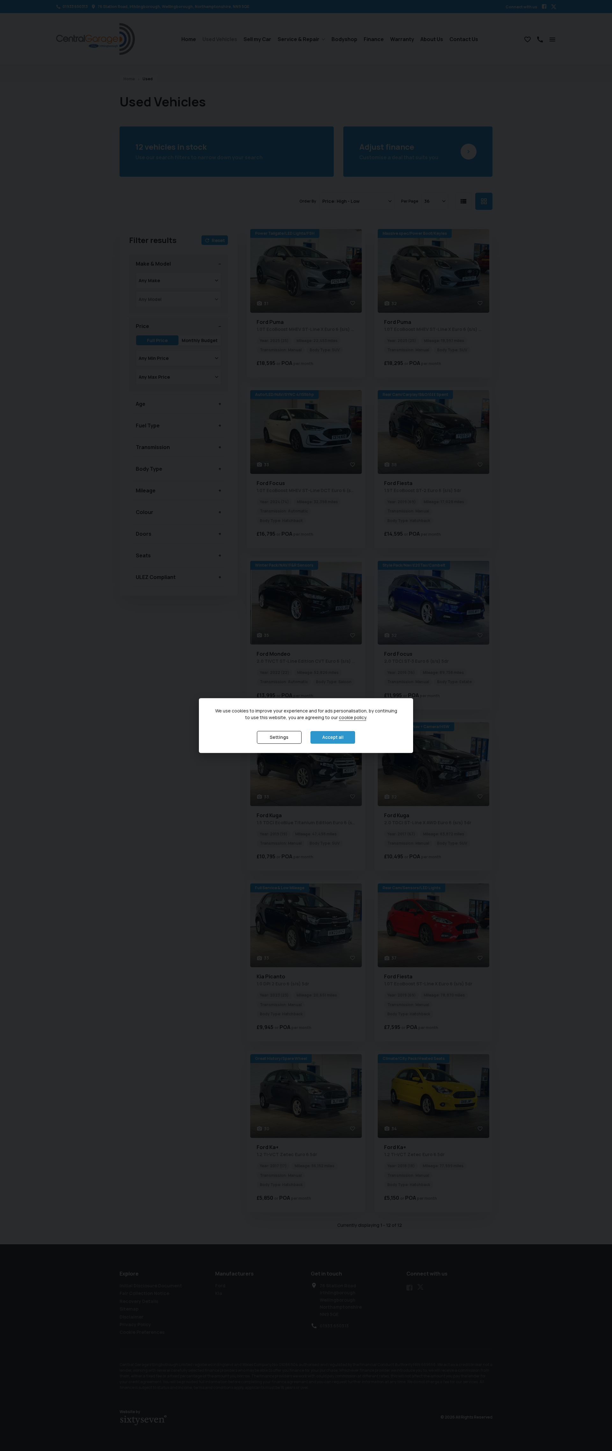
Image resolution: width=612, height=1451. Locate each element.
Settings (279, 737)
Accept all (333, 737)
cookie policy (352, 717)
